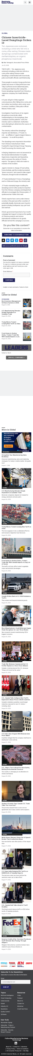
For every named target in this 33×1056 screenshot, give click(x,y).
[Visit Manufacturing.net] (12, 966)
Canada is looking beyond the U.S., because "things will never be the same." (15, 669)
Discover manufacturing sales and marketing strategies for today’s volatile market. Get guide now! (16, 461)
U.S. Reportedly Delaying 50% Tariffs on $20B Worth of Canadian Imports (15, 872)
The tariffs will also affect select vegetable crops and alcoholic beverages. (15, 567)
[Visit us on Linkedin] (16, 1043)
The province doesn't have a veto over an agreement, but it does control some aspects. (15, 808)
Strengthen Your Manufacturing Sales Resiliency (14, 456)
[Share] (7, 240)
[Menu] (29, 2)
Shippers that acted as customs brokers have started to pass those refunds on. (15, 946)
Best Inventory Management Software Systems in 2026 (11, 302)
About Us (8, 1047)
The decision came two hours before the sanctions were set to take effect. (14, 876)
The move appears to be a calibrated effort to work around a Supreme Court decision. (15, 532)
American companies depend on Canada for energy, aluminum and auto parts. (15, 496)
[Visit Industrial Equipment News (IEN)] (20, 963)
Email (2, 978)
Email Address (8, 271)
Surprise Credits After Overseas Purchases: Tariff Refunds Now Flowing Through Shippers (16, 940)
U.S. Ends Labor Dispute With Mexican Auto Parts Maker (16, 734)
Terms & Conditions (22, 1049)
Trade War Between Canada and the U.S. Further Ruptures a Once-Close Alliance (15, 665)
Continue (9, 280)
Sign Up (6, 987)
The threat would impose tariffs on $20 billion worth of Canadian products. (16, 910)
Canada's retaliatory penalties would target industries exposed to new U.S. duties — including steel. (15, 704)
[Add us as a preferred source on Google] (25, 240)
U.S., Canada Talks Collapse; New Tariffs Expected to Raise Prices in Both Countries (16, 699)
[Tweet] (16, 240)
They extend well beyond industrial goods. (15, 600)
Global (5, 33)
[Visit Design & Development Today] (4, 963)
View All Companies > (16, 357)
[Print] (3, 240)
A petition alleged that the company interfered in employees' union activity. (16, 739)
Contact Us (16, 1047)
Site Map (26, 1051)
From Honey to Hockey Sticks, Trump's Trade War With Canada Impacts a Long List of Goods (11, 335)
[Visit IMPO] (29, 963)
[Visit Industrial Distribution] (4, 966)
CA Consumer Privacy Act (13, 1051)
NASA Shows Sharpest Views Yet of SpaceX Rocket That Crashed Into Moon (16, 838)
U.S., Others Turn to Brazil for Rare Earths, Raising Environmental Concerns (16, 768)
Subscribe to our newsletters (16, 235)
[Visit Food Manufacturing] (12, 963)
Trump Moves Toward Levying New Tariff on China (11, 323)
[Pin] (21, 240)
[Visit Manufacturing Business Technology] (20, 966)
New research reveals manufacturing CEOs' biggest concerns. (15, 633)
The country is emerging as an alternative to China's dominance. (15, 773)
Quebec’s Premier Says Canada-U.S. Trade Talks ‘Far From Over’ (16, 804)
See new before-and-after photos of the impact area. (16, 842)
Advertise (24, 1047)
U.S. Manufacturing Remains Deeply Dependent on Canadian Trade (11, 312)
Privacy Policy (11, 1049)
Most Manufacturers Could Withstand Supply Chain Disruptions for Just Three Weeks (16, 629)
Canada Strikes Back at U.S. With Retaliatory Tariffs (16, 597)
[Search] (25, 2)
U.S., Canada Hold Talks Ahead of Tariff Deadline (15, 906)
